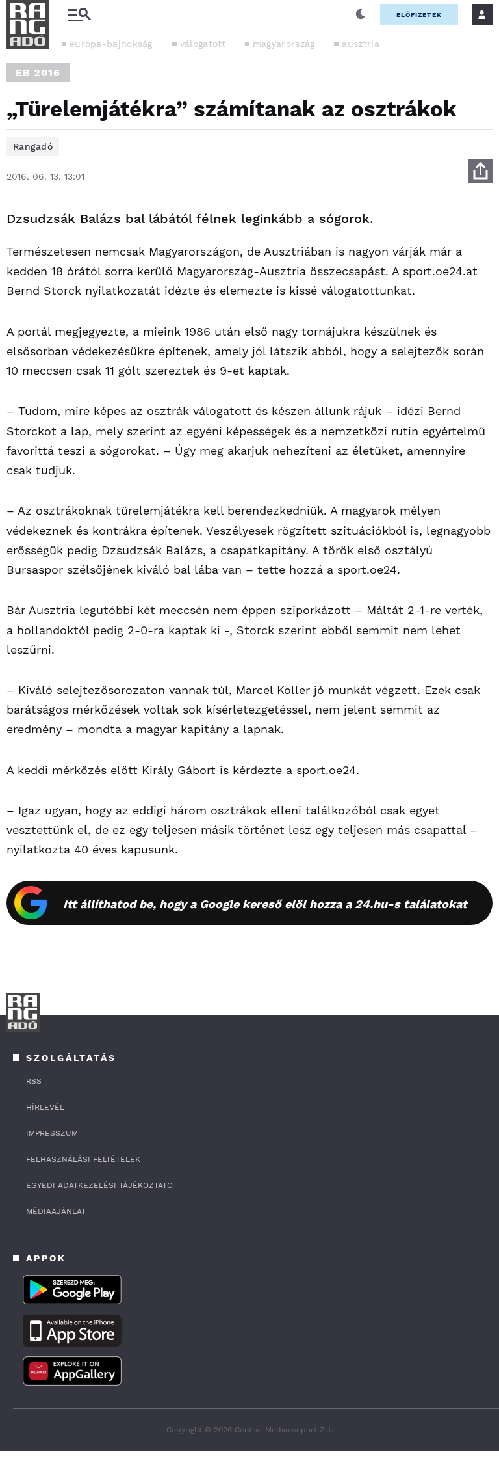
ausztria (360, 43)
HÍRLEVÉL (45, 1107)
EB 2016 (38, 72)
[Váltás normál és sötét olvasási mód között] (360, 14)
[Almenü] (79, 14)
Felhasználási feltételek (83, 1159)
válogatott (202, 43)
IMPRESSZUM (52, 1133)
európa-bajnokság (111, 43)
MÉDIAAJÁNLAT (56, 1211)
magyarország (284, 43)
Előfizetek (419, 14)
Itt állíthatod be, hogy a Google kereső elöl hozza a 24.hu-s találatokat (265, 904)
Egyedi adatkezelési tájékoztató (99, 1185)
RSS (34, 1081)
